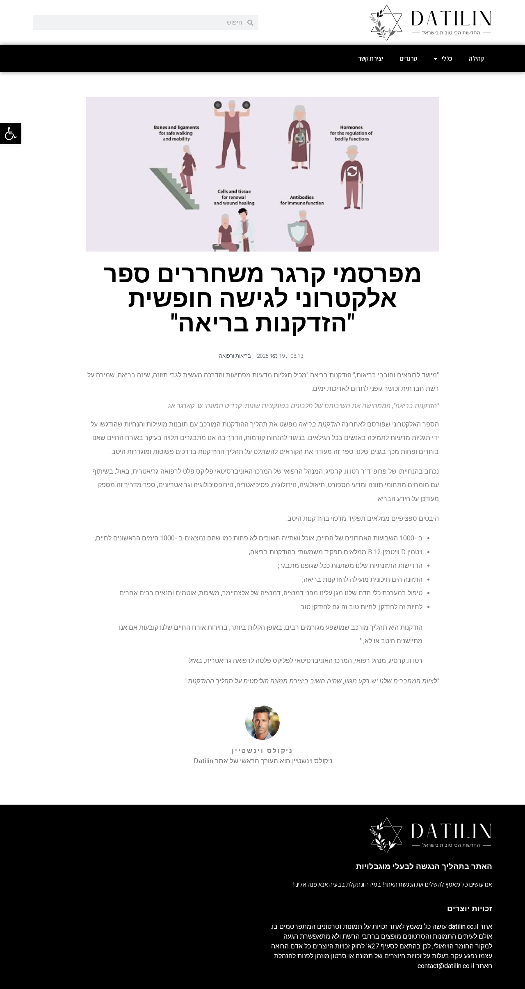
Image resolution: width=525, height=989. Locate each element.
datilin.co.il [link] (463, 926)
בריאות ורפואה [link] (235, 356)
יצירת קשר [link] (370, 58)
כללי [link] (447, 58)
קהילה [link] (476, 58)
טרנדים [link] (408, 58)
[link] (10, 133)
